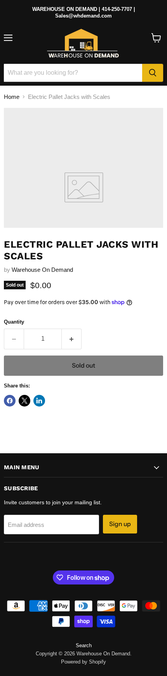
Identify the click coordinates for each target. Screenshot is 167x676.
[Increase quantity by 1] (72, 339)
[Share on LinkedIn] (39, 401)
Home (11, 96)
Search (84, 645)
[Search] (152, 73)
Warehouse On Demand (42, 269)
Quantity (14, 322)
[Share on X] (24, 401)
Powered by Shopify (83, 662)
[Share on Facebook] (10, 401)
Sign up (120, 524)
